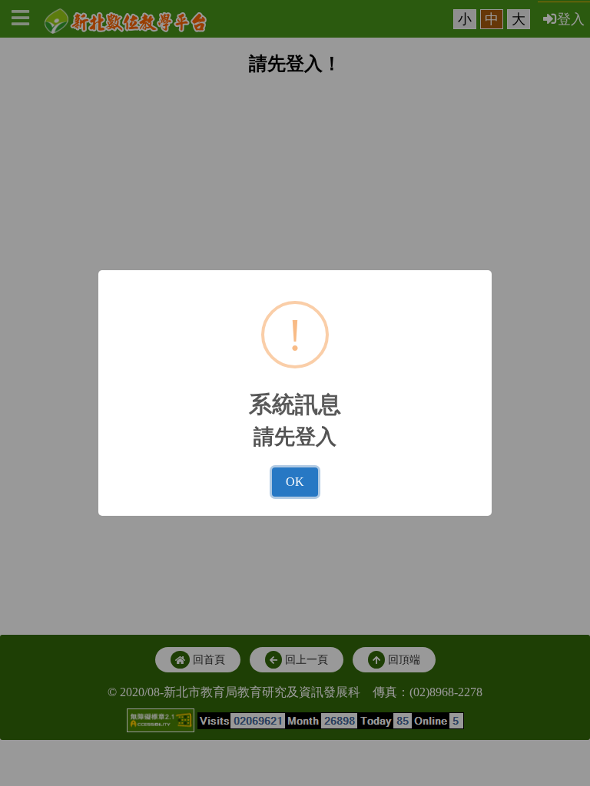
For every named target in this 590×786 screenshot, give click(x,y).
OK (295, 481)
